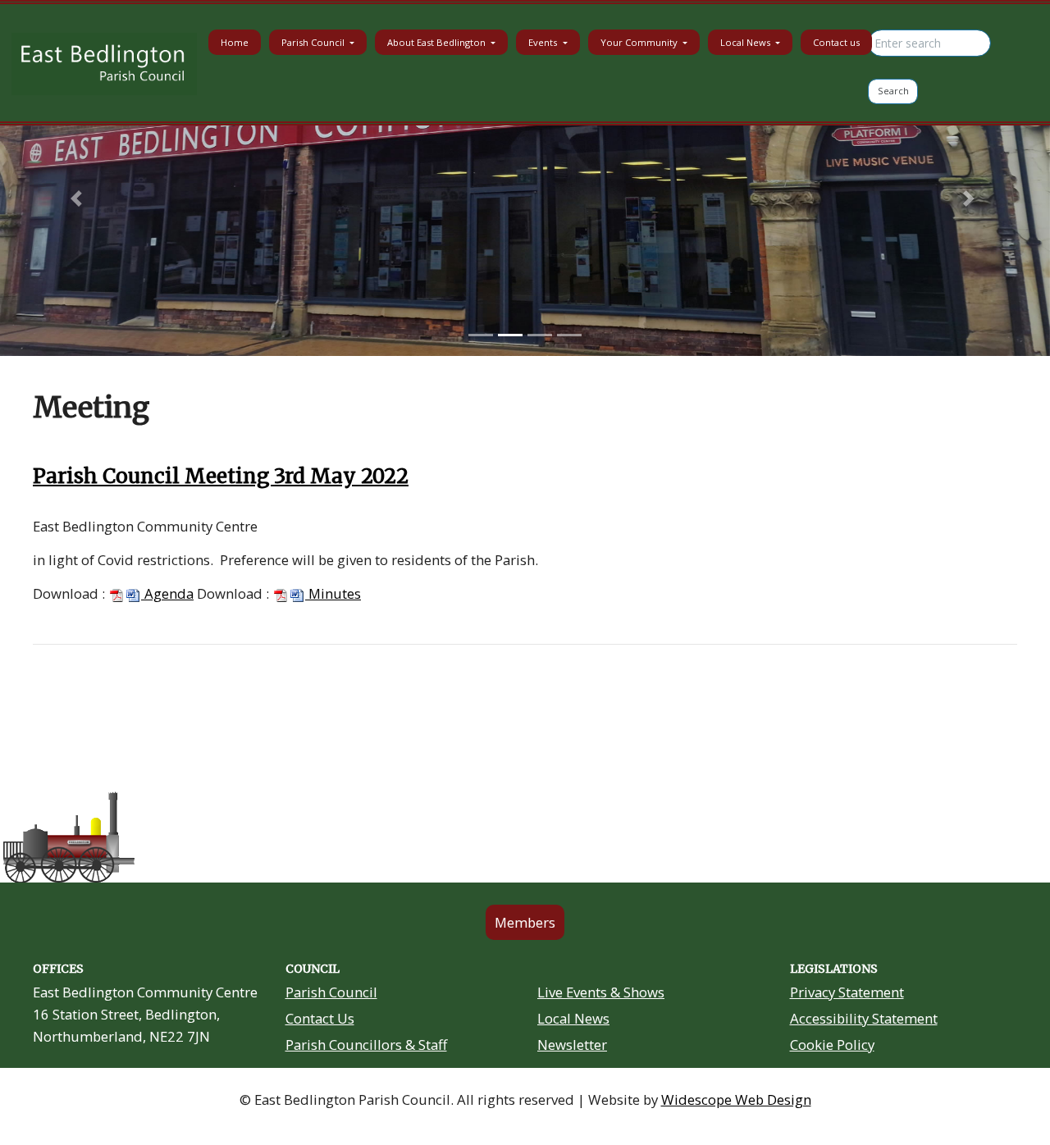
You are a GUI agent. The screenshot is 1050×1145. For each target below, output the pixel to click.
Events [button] (543, 42)
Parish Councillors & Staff (366, 1044)
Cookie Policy (832, 1044)
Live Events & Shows (600, 992)
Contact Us (319, 1018)
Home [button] (235, 42)
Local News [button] (746, 42)
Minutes (333, 593)
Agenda (167, 593)
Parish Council (331, 992)
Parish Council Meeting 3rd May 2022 (221, 476)
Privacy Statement (847, 992)
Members (525, 922)
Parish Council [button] (314, 42)
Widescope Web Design (736, 1099)
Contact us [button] (836, 42)
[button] (79, 198)
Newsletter (572, 1044)
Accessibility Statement (864, 1018)
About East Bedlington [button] (437, 42)
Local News (573, 1018)
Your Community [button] (640, 42)
